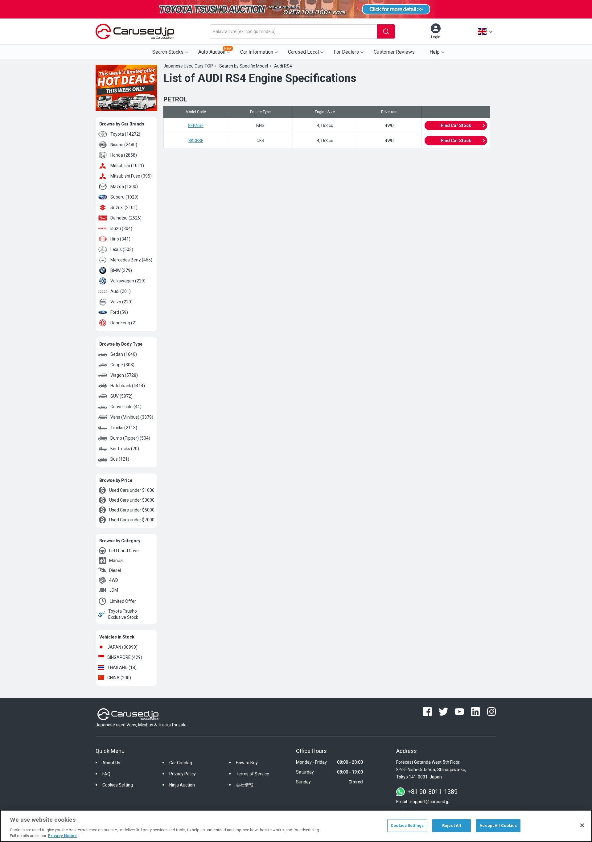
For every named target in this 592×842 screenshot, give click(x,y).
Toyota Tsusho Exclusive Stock (123, 614)
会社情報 (244, 784)
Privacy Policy (182, 773)
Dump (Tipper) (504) (130, 438)
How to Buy (247, 762)
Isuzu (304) (121, 228)
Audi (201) (120, 291)
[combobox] (293, 31)
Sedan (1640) (123, 354)
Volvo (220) (121, 301)
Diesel (115, 570)
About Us (111, 762)
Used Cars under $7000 (131, 519)
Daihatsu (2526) (126, 218)
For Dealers (346, 52)
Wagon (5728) (124, 375)
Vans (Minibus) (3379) (131, 417)
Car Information (256, 52)
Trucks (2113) (123, 427)
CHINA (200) (119, 677)
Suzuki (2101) (124, 207)
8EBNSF (196, 125)
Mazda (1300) (124, 186)
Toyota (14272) (125, 134)
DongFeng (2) (123, 322)
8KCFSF (195, 140)
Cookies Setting (117, 784)
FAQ (106, 773)
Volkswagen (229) (128, 280)
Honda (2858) (123, 155)
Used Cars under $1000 (131, 490)
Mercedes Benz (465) (131, 259)
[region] (296, 826)
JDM (113, 590)
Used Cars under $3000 (131, 500)
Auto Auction (215, 50)
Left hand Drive (124, 550)
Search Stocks (167, 52)
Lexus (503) (121, 249)
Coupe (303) (122, 364)
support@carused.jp (430, 801)
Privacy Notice (62, 835)
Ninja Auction (182, 784)
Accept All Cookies (498, 825)
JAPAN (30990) (122, 647)
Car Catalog (180, 762)
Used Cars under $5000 (131, 509)
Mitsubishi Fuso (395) (131, 176)
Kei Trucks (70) (124, 448)
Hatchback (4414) (127, 385)
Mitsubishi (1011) (127, 165)
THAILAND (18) (122, 667)
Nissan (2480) (123, 144)
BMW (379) (121, 270)
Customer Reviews (394, 52)
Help (435, 52)
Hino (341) (120, 238)
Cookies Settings (407, 825)
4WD (113, 580)
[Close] (582, 825)
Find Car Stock (456, 125)
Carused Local (303, 52)
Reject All (451, 825)
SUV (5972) (121, 396)
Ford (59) (119, 312)
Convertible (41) (126, 406)
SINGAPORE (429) (124, 657)
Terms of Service (252, 773)
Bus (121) (119, 459)
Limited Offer (123, 601)
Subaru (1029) (124, 197)
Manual (116, 560)
